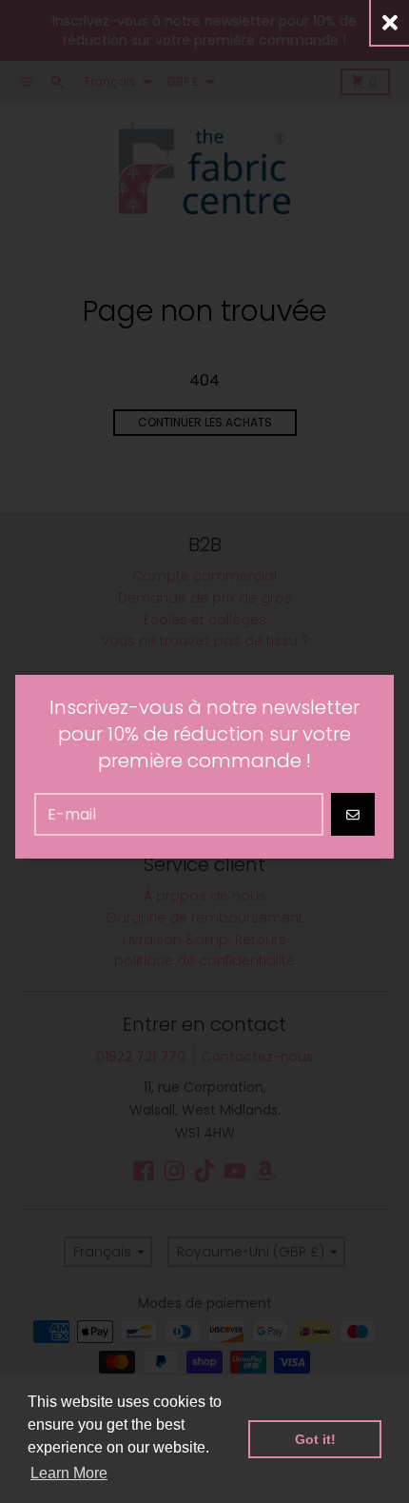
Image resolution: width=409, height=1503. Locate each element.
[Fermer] (390, 22)
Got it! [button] (315, 1439)
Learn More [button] (68, 1473)
